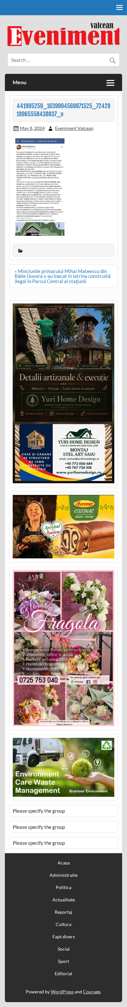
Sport (63, 961)
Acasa (64, 863)
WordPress (62, 991)
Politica (63, 887)
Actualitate (63, 900)
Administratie (63, 875)
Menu (19, 82)
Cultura (63, 924)
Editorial (63, 973)
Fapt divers (63, 936)
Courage (91, 991)
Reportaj (63, 912)
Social (64, 949)
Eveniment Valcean (74, 128)
